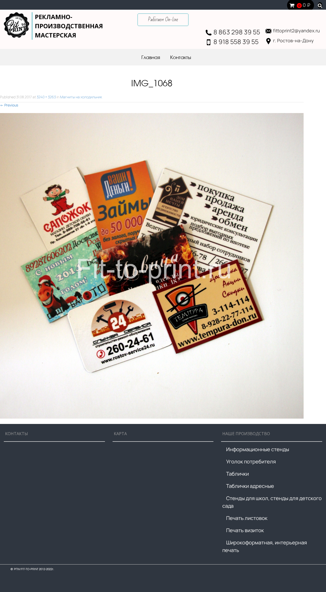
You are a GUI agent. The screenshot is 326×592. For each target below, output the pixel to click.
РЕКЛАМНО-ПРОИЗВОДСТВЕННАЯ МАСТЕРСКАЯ (69, 25)
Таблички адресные (250, 486)
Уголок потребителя (251, 461)
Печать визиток (245, 530)
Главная (150, 58)
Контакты (180, 58)
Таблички (237, 473)
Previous (9, 105)
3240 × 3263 (46, 96)
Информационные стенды (257, 449)
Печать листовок (246, 518)
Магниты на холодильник (81, 96)
